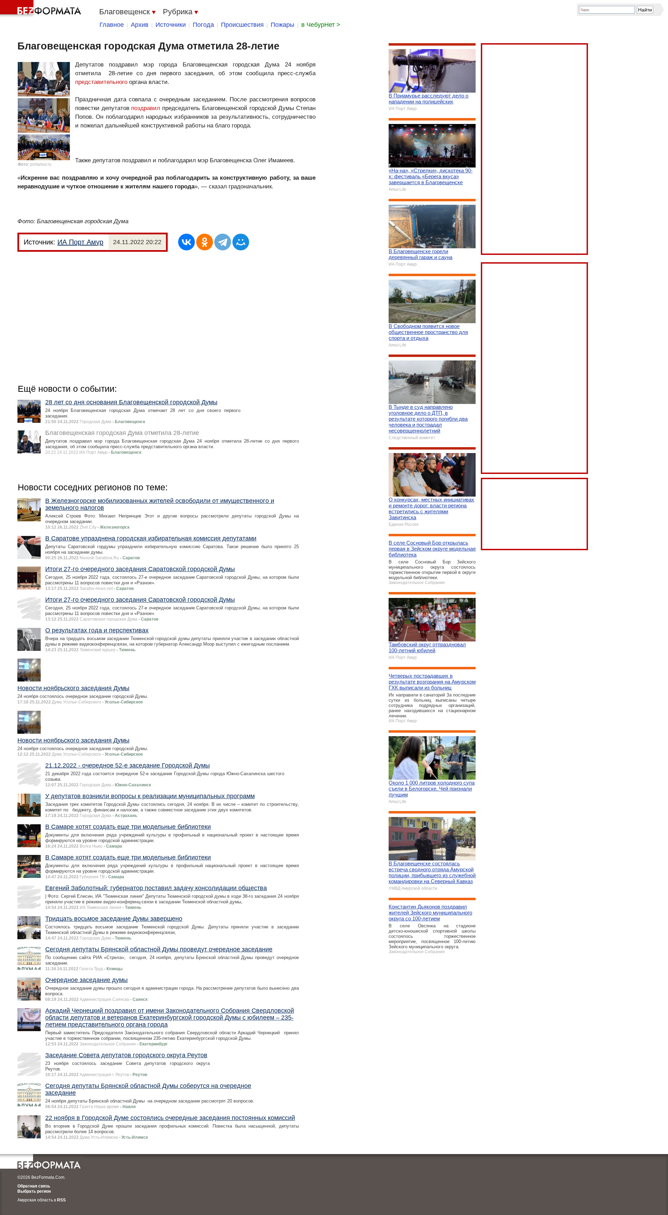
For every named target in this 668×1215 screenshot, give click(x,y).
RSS (61, 1200)
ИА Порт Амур (80, 242)
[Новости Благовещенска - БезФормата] (42, 8)
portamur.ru (40, 164)
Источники (171, 24)
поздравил (145, 108)
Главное (112, 24)
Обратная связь (33, 1186)
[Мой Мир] (240, 242)
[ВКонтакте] (186, 242)
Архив (140, 24)
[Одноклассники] (204, 242)
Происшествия (242, 24)
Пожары (282, 24)
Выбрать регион (34, 1191)
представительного (101, 82)
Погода (203, 24)
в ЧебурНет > (320, 24)
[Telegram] (222, 242)
